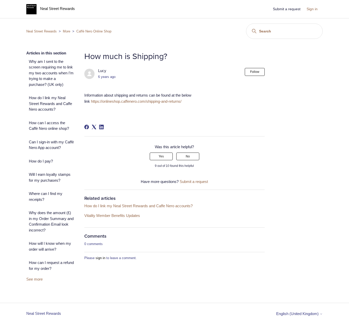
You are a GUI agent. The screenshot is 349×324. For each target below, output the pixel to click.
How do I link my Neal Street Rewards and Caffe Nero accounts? (50, 103)
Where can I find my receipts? (45, 196)
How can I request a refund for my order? (51, 265)
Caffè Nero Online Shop (93, 31)
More (66, 31)
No (188, 156)
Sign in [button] (312, 9)
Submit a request (286, 9)
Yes (161, 156)
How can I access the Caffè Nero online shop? (49, 126)
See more (34, 279)
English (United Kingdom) (298, 313)
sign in (100, 258)
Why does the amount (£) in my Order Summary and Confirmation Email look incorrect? (51, 221)
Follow (254, 72)
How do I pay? (41, 161)
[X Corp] (94, 127)
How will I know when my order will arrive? (50, 246)
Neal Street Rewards (41, 31)
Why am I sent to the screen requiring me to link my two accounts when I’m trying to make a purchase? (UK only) (51, 73)
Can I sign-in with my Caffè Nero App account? (51, 145)
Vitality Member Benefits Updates (112, 215)
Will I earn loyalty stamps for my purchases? (50, 177)
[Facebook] (86, 127)
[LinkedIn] (101, 127)
